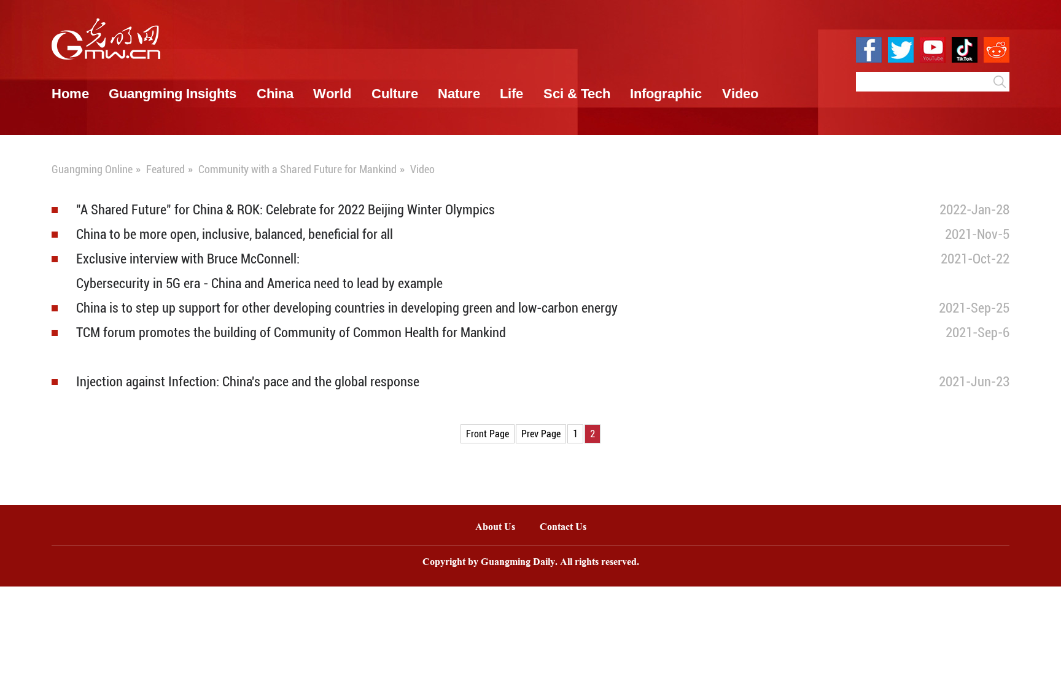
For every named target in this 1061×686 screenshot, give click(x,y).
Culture (394, 93)
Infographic (666, 93)
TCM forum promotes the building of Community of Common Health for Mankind (291, 332)
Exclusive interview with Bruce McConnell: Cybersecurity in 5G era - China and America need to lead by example (259, 271)
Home (70, 93)
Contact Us (569, 528)
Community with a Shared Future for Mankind (297, 169)
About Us (495, 528)
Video (740, 93)
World (332, 93)
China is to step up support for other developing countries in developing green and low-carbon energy (347, 308)
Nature (459, 93)
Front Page (487, 434)
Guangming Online (92, 169)
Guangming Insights (172, 93)
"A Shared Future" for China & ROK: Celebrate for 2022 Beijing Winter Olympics (285, 209)
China (275, 93)
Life (511, 93)
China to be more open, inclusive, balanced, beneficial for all (234, 234)
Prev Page (541, 434)
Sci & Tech (576, 93)
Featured (165, 169)
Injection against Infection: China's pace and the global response (247, 381)
